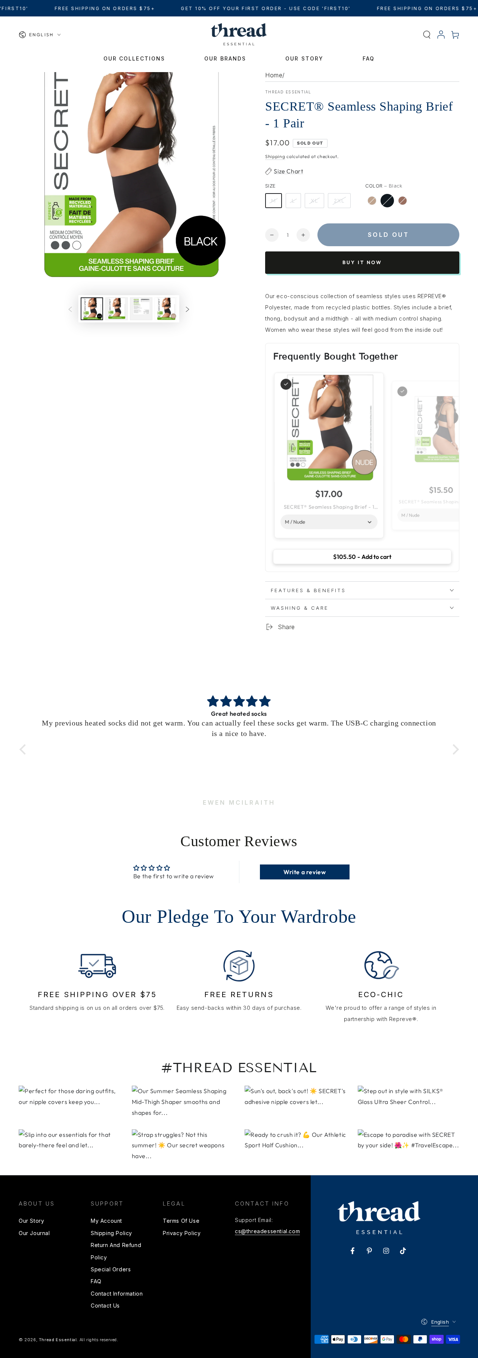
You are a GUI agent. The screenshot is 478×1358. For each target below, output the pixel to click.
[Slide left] (70, 309)
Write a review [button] (304, 872)
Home (273, 75)
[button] (427, 35)
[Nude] (372, 200)
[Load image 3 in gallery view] (141, 308)
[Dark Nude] (402, 200)
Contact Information (117, 1293)
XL (314, 200)
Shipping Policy (111, 1233)
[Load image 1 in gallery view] (92, 308)
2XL (339, 200)
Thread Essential (288, 92)
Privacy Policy (182, 1233)
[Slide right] (187, 309)
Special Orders (111, 1269)
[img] (239, 701)
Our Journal (34, 1233)
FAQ (96, 1281)
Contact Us (105, 1305)
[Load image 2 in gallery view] (116, 308)
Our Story (31, 1221)
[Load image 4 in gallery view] (166, 308)
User (441, 34)
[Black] (387, 200)
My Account (106, 1221)
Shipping (275, 156)
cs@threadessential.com (267, 1231)
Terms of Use (181, 1221)
